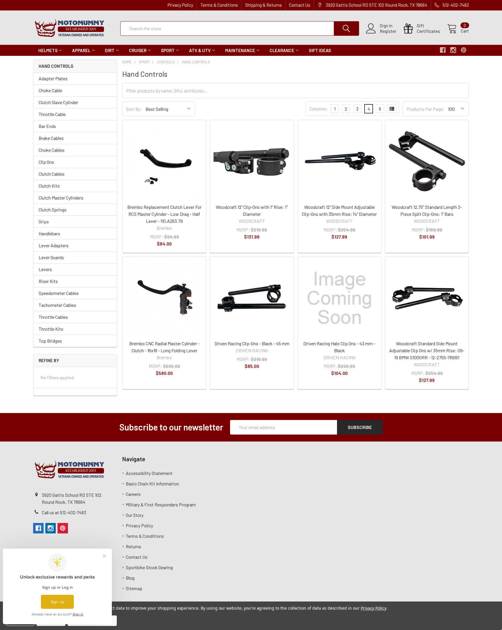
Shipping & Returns (263, 5)
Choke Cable (50, 90)
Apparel (81, 50)
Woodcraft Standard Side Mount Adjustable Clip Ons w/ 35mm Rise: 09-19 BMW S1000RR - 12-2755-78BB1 (426, 350)
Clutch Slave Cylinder (58, 102)
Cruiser (137, 50)
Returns (133, 546)
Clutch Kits (49, 185)
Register (388, 31)
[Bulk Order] (392, 108)
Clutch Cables (51, 174)
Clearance (282, 50)
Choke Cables (51, 150)
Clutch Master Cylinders (61, 197)
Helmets (48, 50)
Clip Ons (46, 162)
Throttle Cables (53, 317)
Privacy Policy (180, 5)
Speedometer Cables (59, 293)
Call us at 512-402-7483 (64, 512)
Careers (133, 494)
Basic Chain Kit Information (152, 483)
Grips (44, 221)
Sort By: (134, 109)
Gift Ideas (320, 50)
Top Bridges (50, 341)
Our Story (135, 515)
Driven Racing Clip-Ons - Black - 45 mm (251, 343)
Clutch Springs (53, 209)
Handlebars (49, 233)
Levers (45, 269)
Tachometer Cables (57, 305)
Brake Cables (51, 138)
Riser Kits (48, 281)
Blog (130, 578)
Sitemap (134, 588)
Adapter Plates (53, 78)
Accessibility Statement (149, 473)
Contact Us (299, 5)
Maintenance (240, 50)
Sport (168, 50)
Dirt (109, 50)
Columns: (318, 108)
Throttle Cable (52, 114)
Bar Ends (47, 126)
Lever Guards (51, 257)
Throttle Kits (51, 329)
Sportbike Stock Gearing (149, 567)
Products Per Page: (425, 109)
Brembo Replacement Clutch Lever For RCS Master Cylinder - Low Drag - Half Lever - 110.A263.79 (164, 214)
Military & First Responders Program (161, 504)
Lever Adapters (54, 245)
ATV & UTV (200, 50)
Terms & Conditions (219, 5)
